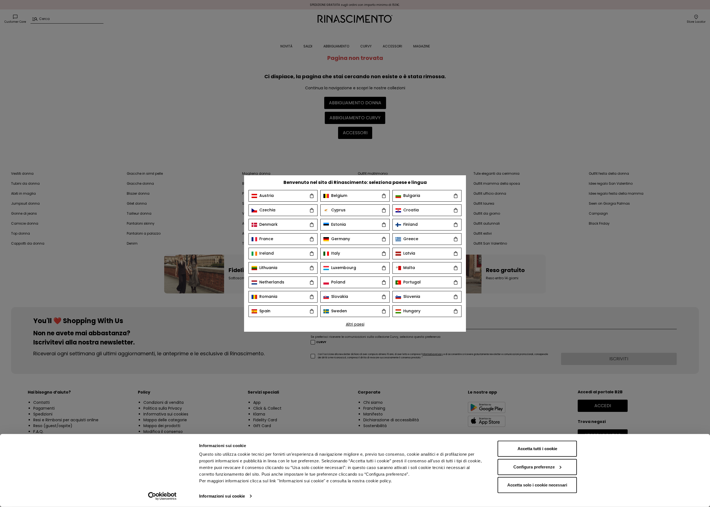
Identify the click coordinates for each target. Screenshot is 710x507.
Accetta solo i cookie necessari (537, 485)
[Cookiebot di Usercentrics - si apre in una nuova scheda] (162, 496)
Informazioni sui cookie (222, 496)
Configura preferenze (534, 466)
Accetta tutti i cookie (537, 448)
